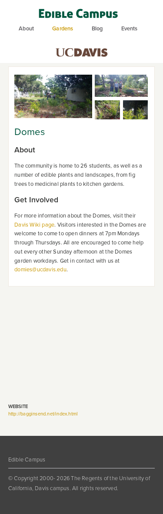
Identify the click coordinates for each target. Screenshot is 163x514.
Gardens (62, 28)
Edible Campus (27, 459)
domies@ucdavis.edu (40, 269)
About (26, 28)
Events (129, 28)
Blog (97, 28)
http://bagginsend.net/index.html (43, 414)
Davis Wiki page (34, 224)
